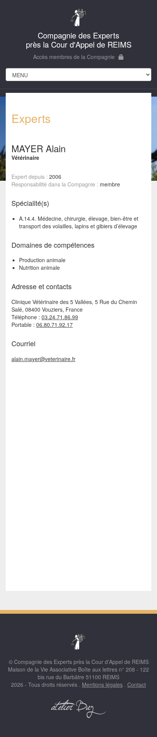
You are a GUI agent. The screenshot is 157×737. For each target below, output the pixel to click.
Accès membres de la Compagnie (74, 56)
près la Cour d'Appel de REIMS (78, 40)
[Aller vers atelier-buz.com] (78, 709)
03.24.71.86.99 (60, 317)
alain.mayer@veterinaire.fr (43, 359)
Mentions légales (102, 684)
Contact (136, 684)
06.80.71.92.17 (54, 324)
